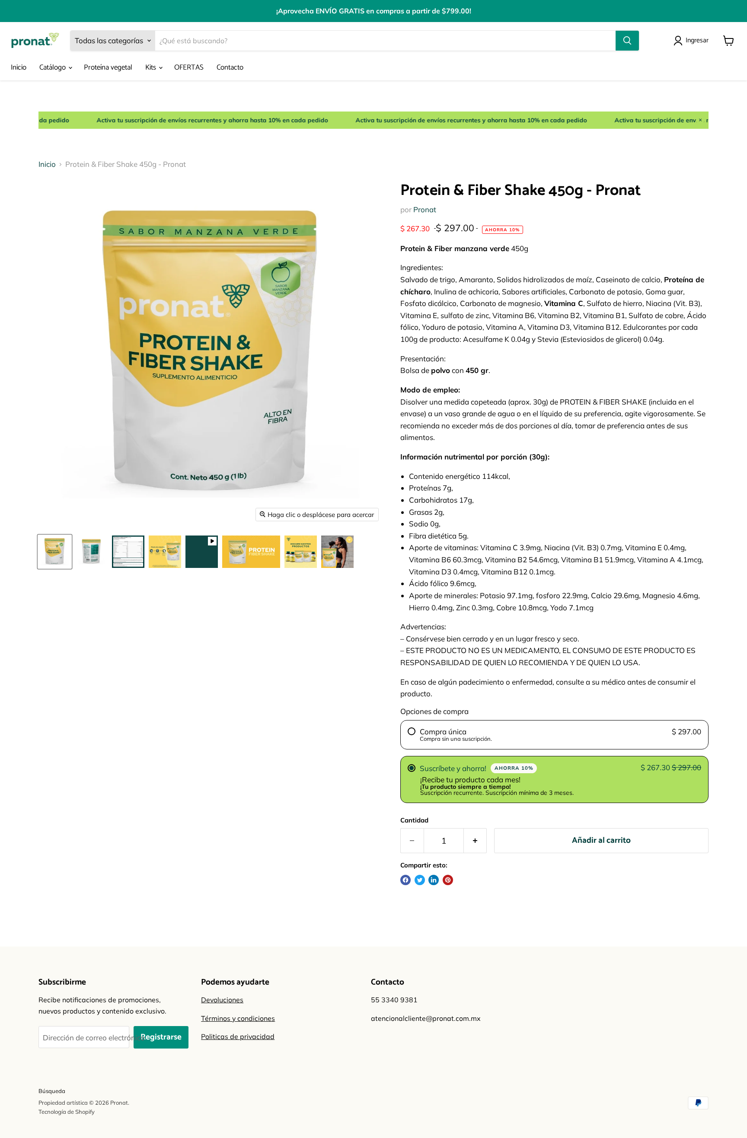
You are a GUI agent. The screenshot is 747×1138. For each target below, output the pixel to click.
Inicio (18, 67)
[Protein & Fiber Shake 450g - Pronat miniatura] (55, 552)
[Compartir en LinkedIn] (433, 880)
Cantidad (414, 820)
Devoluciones (222, 999)
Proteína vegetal (108, 67)
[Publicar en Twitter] (420, 880)
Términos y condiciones (238, 1018)
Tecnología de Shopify (66, 1111)
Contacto (230, 67)
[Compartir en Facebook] (405, 880)
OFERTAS (189, 67)
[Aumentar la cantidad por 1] (475, 840)
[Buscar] (627, 41)
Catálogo (53, 67)
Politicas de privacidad (238, 1036)
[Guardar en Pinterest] (448, 880)
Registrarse (161, 1037)
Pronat (424, 209)
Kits (151, 67)
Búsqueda (51, 1090)
